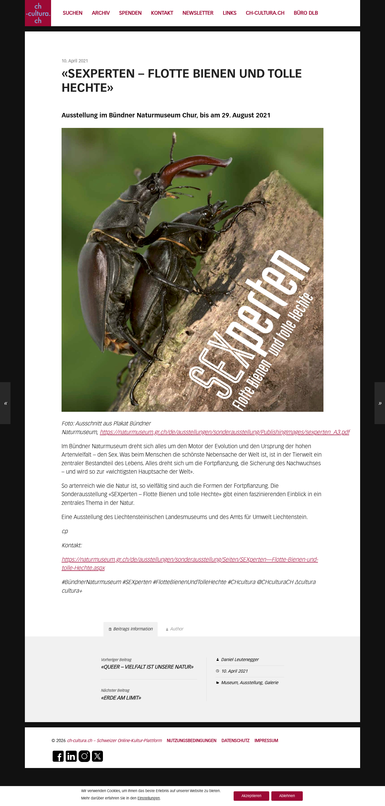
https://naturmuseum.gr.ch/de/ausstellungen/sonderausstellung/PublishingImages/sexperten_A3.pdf (224, 432)
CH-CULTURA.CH (265, 13)
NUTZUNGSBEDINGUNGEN (191, 741)
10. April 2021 (234, 671)
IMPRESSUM (266, 741)
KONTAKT (162, 13)
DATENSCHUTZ (235, 741)
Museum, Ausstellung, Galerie (249, 683)
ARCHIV (101, 13)
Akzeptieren (251, 796)
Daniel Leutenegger (239, 660)
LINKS (229, 13)
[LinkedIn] (71, 756)
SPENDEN (130, 13)
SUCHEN (72, 13)
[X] (97, 756)
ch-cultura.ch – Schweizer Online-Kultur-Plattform (114, 741)
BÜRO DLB (306, 13)
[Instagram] (84, 756)
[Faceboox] (58, 756)
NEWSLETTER (198, 13)
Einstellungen (149, 798)
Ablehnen (287, 796)
